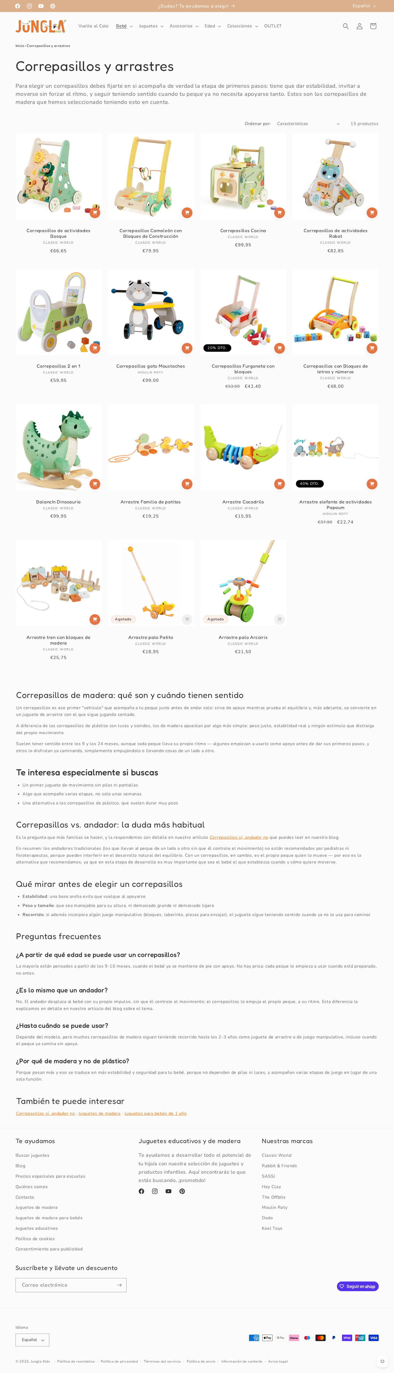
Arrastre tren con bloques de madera (58, 640)
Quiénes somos (32, 1187)
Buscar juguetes (33, 1156)
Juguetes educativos (37, 1228)
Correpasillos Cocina (243, 230)
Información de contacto (242, 1361)
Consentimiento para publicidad (49, 1249)
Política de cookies (35, 1239)
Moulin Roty (275, 1207)
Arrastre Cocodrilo (243, 501)
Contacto (25, 1197)
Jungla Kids (40, 1361)
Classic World (277, 1156)
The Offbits (274, 1197)
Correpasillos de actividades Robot (335, 233)
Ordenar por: (258, 124)
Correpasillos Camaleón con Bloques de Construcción (151, 233)
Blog (20, 1166)
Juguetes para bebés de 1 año (155, 1113)
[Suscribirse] (119, 1285)
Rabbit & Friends (279, 1166)
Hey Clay (271, 1187)
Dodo (267, 1218)
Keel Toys (272, 1228)
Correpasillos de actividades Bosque (58, 233)
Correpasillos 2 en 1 (58, 366)
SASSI (268, 1176)
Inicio (20, 45)
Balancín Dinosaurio (58, 501)
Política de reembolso (76, 1361)
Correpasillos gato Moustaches (150, 366)
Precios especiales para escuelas (51, 1176)
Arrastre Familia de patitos (151, 501)
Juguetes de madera (99, 1113)
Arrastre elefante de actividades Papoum (335, 504)
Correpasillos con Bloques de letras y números (335, 368)
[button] (123, 26)
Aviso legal (278, 1361)
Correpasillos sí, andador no (45, 1113)
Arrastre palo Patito (150, 637)
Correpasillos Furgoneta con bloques (243, 368)
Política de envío (201, 1361)
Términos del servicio (162, 1361)
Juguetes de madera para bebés (49, 1218)
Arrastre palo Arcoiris (243, 637)
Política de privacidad (119, 1361)
